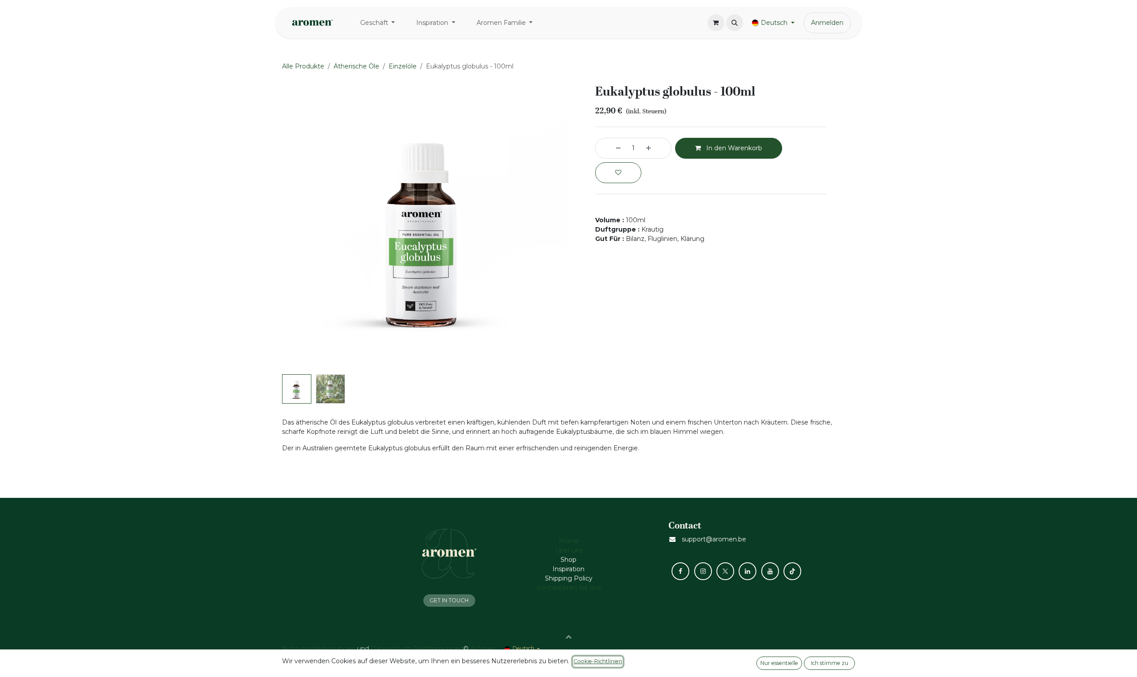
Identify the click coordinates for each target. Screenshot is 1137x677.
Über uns (569, 550)
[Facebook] (680, 571)
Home (569, 541)
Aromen (483, 649)
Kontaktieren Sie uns (569, 588)
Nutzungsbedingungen (318, 649)
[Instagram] (703, 571)
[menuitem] (378, 23)
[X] (725, 571)
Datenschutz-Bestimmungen (417, 649)
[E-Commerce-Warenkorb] (716, 22)
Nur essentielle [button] (779, 663)
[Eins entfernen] (610, 148)
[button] (734, 22)
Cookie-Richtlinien (597, 661)
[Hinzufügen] (656, 148)
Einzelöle (403, 66)
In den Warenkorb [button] (733, 148)
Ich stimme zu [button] (829, 663)
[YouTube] (770, 571)
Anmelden (827, 23)
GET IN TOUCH (449, 600)
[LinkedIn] (747, 571)
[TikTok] (792, 571)
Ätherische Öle (356, 66)
